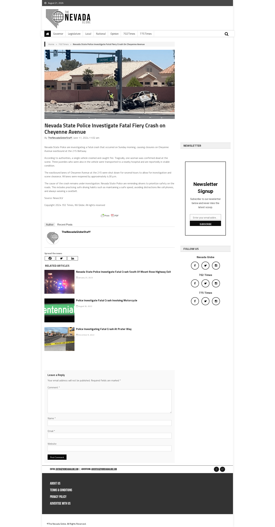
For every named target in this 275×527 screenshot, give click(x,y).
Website (52, 444)
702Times (129, 34)
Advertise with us (60, 503)
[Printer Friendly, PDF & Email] (110, 215)
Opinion (114, 34)
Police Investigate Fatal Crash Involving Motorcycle (106, 300)
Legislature (74, 34)
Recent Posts (64, 224)
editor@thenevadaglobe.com (67, 469)
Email (51, 431)
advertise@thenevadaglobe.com (104, 469)
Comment (54, 387)
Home (51, 44)
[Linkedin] (72, 258)
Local (88, 34)
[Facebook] (50, 258)
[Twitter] (61, 258)
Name (52, 418)
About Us (55, 483)
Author (49, 224)
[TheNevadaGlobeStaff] (52, 237)
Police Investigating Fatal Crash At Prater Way (104, 329)
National (101, 34)
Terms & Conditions (61, 490)
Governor (58, 34)
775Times (146, 34)
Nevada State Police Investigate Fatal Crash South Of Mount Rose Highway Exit (123, 272)
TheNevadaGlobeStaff (60, 138)
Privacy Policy (58, 497)
